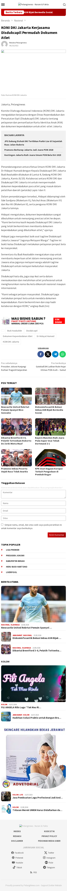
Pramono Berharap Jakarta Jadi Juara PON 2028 (28, 150)
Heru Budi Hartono (16, 566)
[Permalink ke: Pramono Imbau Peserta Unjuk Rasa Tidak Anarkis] (16, 457)
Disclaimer (17, 841)
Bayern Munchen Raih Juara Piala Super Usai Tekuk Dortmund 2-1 (49, 440)
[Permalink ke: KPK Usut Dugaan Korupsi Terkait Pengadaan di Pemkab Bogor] (50, 457)
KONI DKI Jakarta (11, 341)
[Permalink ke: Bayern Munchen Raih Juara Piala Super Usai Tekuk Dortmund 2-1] (50, 427)
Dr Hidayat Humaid (45, 336)
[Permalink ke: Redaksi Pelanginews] (4, 44)
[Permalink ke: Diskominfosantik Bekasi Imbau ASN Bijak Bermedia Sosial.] (50, 396)
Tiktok (19, 867)
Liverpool (11, 572)
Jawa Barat (17, 635)
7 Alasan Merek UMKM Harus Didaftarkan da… (37, 810)
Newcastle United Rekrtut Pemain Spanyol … (26, 627)
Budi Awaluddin (14, 330)
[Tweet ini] (48, 354)
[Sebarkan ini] (40, 354)
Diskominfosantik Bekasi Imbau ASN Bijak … (37, 638)
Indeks (17, 831)
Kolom (5, 661)
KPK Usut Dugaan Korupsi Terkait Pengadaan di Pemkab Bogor (49, 471)
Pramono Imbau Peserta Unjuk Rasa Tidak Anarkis (14, 470)
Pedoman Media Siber (49, 841)
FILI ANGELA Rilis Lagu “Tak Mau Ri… (21, 707)
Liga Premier (12, 549)
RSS (35, 872)
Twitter (51, 852)
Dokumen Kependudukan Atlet (17, 336)
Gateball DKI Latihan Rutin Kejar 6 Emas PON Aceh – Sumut (51, 366)
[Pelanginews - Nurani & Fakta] (33, 4)
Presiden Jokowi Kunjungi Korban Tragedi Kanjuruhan (14, 366)
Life (21, 795)
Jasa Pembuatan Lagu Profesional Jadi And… (38, 797)
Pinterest (19, 857)
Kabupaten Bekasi (15, 561)
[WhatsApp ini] (62, 354)
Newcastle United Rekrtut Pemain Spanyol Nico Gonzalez (15, 409)
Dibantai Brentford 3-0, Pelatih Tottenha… (37, 650)
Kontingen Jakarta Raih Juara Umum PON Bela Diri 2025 (32, 155)
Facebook (19, 852)
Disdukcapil (31, 330)
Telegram (51, 867)
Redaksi (17, 836)
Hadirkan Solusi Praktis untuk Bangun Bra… (37, 717)
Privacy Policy (49, 836)
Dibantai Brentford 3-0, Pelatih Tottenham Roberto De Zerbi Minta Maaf (16, 440)
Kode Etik (49, 831)
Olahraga (15, 625)
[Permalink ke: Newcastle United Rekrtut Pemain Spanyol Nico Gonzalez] (16, 396)
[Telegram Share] (55, 354)
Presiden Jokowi (15, 555)
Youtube (19, 862)
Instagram (51, 857)
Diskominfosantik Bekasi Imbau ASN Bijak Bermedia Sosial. (49, 409)
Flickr (51, 862)
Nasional (5, 625)
